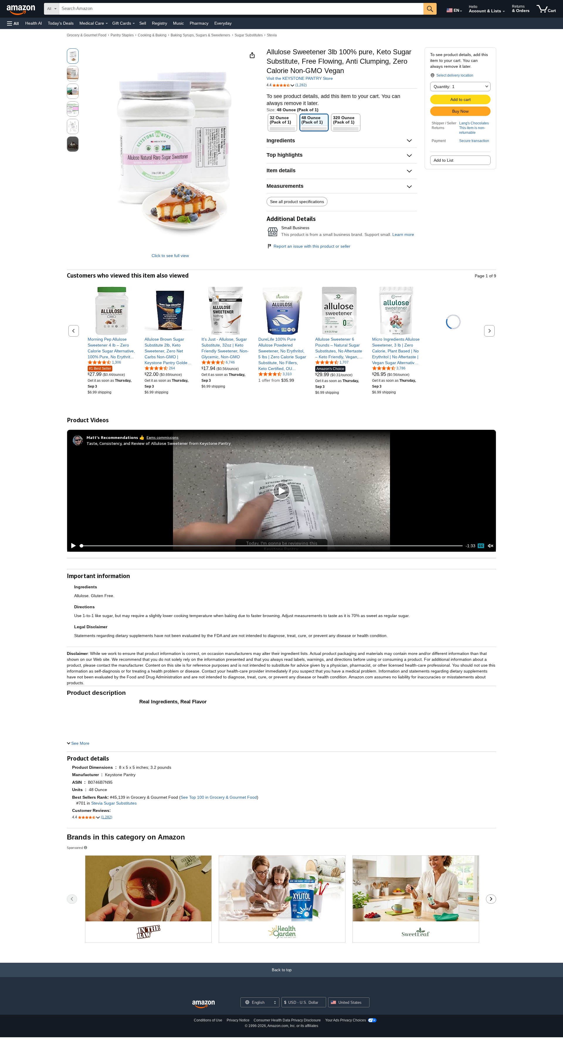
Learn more (403, 234)
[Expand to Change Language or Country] (461, 11)
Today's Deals (61, 23)
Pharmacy (199, 23)
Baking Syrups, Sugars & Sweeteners (200, 35)
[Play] (72, 545)
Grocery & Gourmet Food (86, 35)
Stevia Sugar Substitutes (114, 803)
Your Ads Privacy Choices (345, 1020)
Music (178, 23)
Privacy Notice (238, 1020)
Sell (142, 23)
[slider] (271, 545)
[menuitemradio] (481, 545)
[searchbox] (241, 8)
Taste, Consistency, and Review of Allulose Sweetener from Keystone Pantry (158, 443)
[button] (12, 23)
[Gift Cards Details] (134, 23)
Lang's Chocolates (474, 123)
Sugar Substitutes (249, 35)
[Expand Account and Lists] (504, 11)
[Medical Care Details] (107, 23)
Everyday (223, 23)
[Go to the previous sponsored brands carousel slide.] (72, 899)
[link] (112, 348)
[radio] (72, 56)
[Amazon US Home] (203, 1005)
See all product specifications (297, 201)
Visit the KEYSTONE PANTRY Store (300, 78)
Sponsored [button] (75, 847)
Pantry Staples (122, 35)
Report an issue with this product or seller (312, 246)
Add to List (443, 160)
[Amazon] (21, 8)
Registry (159, 23)
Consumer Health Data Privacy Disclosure (287, 1020)
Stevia (272, 35)
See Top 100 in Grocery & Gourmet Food (219, 797)
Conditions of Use (208, 1020)
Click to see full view (170, 255)
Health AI (33, 23)
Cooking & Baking (152, 35)
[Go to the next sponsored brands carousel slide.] (491, 899)
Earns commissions (163, 437)
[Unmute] (491, 546)
